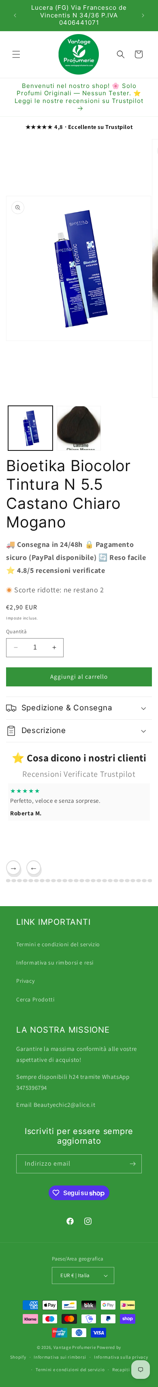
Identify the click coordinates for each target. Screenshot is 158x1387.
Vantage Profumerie (74, 1347)
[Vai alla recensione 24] (93, 880)
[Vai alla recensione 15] (42, 880)
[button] (16, 54)
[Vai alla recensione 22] (81, 880)
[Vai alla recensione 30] (127, 880)
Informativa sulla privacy (121, 1357)
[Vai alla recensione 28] (115, 880)
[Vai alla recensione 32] (138, 880)
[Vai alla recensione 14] (36, 880)
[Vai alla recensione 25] (98, 880)
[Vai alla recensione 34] (149, 880)
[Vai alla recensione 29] (121, 880)
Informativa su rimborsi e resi (55, 962)
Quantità (16, 631)
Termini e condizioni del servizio (58, 944)
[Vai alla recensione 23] (87, 880)
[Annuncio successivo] (143, 15)
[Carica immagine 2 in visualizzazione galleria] (79, 428)
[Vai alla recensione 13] (30, 880)
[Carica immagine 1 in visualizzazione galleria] (30, 428)
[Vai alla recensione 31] (132, 880)
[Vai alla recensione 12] (25, 880)
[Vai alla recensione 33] (144, 880)
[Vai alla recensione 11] (19, 880)
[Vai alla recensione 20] (70, 880)
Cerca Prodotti (35, 999)
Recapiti (121, 1369)
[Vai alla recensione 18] (59, 880)
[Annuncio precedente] (15, 15)
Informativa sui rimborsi (60, 1357)
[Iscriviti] (132, 1163)
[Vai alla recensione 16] (47, 880)
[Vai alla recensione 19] (64, 880)
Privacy (25, 980)
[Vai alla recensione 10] (13, 880)
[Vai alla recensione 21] (76, 880)
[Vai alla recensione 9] (8, 880)
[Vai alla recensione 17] (53, 880)
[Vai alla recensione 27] (110, 880)
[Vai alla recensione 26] (104, 880)
